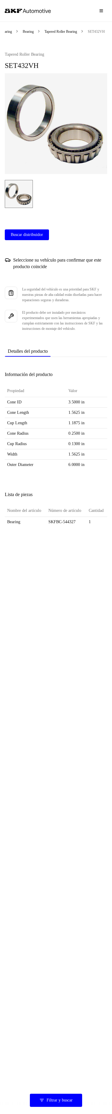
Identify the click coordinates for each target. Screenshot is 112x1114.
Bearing (6, 31)
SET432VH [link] (96, 31)
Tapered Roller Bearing (61, 31)
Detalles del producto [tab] (28, 351)
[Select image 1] (19, 194)
